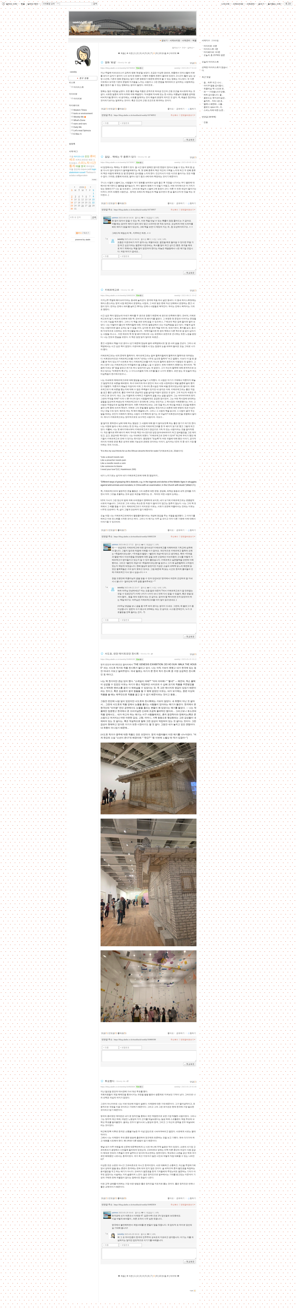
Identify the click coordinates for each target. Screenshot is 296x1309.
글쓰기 (261, 4)
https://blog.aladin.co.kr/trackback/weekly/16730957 (135, 210)
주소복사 (174, 115)
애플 (78, 166)
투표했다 (109, 1081)
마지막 (173, 53)
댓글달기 (150, 218)
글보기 (165, 40)
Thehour (90, 172)
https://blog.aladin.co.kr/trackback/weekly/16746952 (135, 115)
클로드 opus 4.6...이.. (213, 107)
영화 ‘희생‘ (110, 62)
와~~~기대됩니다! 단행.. (215, 92)
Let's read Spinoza (82, 130)
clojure (84, 169)
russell (82, 172)
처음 (122, 53)
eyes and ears (80, 124)
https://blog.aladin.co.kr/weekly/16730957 (118, 162)
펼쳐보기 (176, 48)
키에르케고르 (112, 289)
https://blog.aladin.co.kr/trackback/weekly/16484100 (135, 1040)
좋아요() (122, 109)
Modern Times (80, 110)
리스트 (72, 82)
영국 (83, 166)
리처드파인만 (82, 160)
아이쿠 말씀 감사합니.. (214, 85)
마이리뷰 (73, 94)
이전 (130, 53)
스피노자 (84, 162)
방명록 (72, 144)
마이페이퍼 (74, 105)
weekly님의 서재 (83, 22)
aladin (87, 240)
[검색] (94, 217)
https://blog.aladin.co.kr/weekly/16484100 (118, 659)
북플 (22, 4)
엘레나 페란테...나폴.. (213, 104)
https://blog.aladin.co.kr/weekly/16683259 (118, 295)
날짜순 (190, 48)
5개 (183, 48)
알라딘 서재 (11, 4)
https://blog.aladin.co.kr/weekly (87, 26)
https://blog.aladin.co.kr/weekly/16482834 (118, 1087)
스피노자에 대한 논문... (214, 110)
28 (90, 206)
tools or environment (82, 113)
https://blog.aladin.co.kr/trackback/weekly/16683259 (135, 536)
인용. (206, 122)
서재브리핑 (238, 4)
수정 (154, 239)
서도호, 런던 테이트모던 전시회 (122, 653)
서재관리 (250, 4)
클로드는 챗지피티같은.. (215, 98)
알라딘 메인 (32, 4)
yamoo (115, 217)
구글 (71, 156)
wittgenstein (82, 175)
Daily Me (77, 127)
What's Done (79, 120)
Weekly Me (78, 117)
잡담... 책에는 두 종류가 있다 (120, 156)
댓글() (193, 63)
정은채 (77, 169)
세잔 (90, 160)
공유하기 (180, 109)
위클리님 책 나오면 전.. (214, 88)
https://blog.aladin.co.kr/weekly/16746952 (118, 68)
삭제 (159, 239)
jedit (89, 169)
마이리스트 (78, 87)
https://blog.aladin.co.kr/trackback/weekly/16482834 (135, 1205)
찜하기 (193, 109)
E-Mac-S (77, 134)
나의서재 (225, 4)
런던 (87, 156)
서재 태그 (73, 151)
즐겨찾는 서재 (274, 4)
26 (82, 206)
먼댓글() (112, 109)
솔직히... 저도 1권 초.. (213, 101)
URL (157, 218)
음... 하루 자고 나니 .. (213, 82)
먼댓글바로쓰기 (187, 115)
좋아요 (171, 109)
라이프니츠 (79, 156)
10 (160, 53)
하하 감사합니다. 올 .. (213, 95)
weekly (177, 68)
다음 (164, 53)
